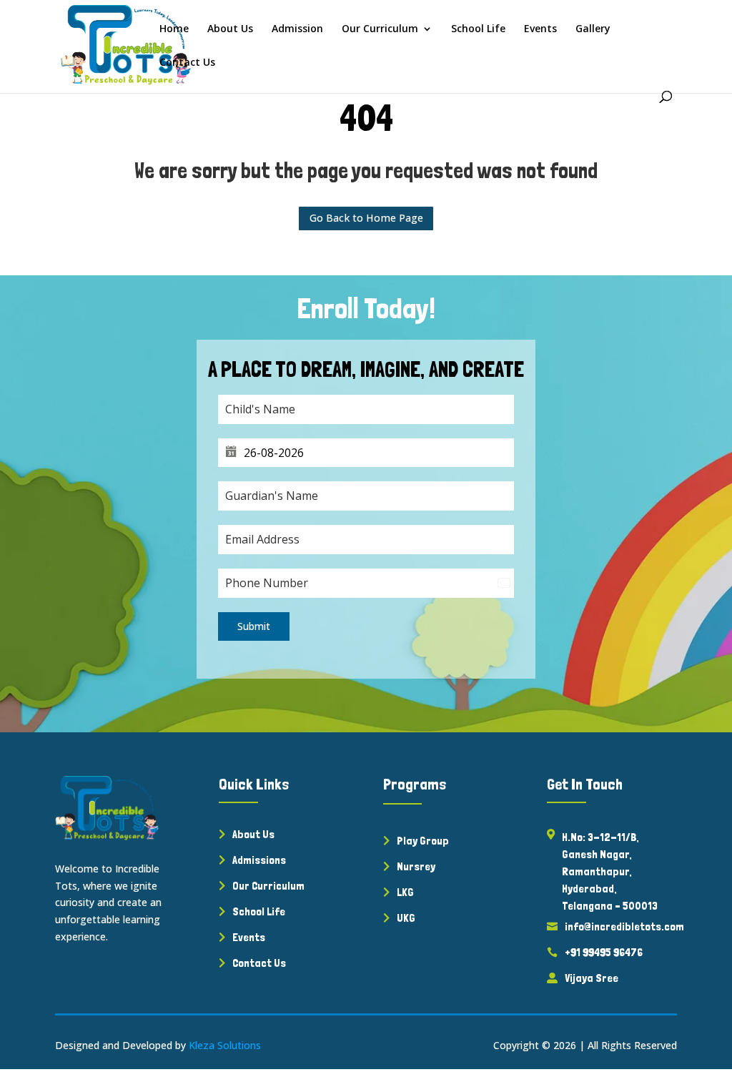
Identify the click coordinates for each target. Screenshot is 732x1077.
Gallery (592, 29)
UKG (406, 918)
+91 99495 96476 (604, 952)
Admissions (259, 860)
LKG (405, 892)
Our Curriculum (380, 29)
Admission (297, 29)
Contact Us (187, 63)
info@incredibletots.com (624, 926)
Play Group (423, 840)
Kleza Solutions (225, 1045)
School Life (478, 29)
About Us (230, 29)
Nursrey (416, 866)
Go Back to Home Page (366, 218)
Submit (253, 626)
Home (174, 29)
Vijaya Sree (591, 978)
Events (540, 29)
